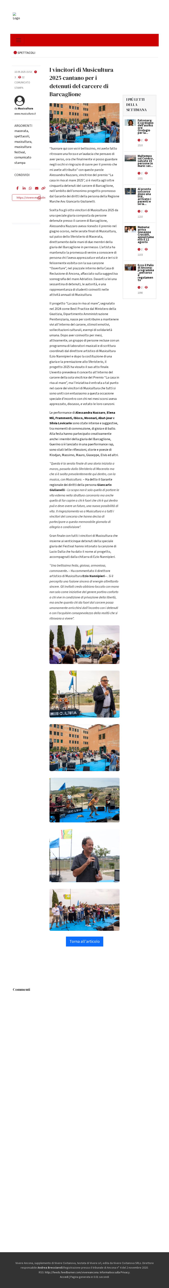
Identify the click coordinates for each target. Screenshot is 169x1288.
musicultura (22, 141)
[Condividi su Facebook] (16, 188)
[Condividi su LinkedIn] (23, 188)
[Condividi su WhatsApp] (29, 188)
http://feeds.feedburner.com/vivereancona (72, 1272)
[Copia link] (41, 188)
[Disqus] (84, 1045)
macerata (21, 131)
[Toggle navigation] (18, 40)
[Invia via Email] (35, 188)
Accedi (64, 1277)
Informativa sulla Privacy (115, 1272)
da (23, 108)
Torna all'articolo (84, 941)
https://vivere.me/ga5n (31, 198)
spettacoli (21, 136)
